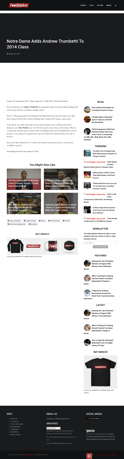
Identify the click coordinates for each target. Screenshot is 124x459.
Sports (83, 5)
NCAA (43, 221)
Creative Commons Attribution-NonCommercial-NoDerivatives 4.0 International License (100, 436)
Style (91, 5)
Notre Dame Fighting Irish (17, 224)
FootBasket (30, 455)
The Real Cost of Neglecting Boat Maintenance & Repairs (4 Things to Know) (105, 153)
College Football (31, 221)
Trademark (15, 429)
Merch (108, 5)
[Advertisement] (62, 77)
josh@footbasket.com (61, 419)
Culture (100, 5)
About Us (14, 419)
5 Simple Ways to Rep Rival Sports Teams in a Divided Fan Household (102, 119)
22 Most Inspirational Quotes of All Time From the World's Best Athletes (104, 210)
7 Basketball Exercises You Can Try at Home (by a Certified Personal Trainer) (104, 186)
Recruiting (34, 224)
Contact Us (15, 421)
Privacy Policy (15, 427)
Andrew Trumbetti (15, 221)
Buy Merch (15, 432)
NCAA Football (55, 221)
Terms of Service (17, 424)
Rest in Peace (15, 434)
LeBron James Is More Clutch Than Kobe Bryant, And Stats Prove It (104, 175)
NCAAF (67, 221)
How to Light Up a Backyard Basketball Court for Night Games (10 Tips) (102, 342)
